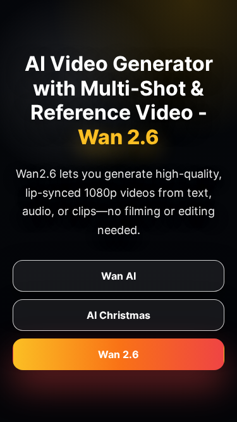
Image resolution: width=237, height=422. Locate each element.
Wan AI (118, 276)
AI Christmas (118, 315)
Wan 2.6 (118, 354)
